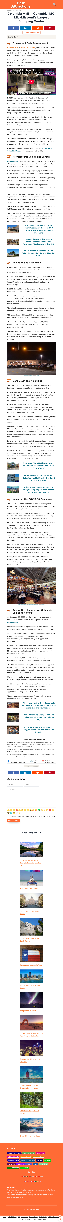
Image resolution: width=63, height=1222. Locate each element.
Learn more (19, 1197)
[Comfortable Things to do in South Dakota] (31, 934)
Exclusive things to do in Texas (31, 965)
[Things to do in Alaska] (31, 1006)
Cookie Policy (43, 1217)
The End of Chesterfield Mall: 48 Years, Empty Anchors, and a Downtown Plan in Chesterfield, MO (38, 241)
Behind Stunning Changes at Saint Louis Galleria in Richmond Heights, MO (38, 717)
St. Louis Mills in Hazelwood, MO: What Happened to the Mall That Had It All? (38, 253)
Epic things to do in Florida (29, 888)
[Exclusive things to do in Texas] (31, 961)
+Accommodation (28, 1153)
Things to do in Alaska (28, 1011)
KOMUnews (30, 375)
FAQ (19, 1217)
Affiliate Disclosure (53, 1217)
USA (33, 1172)
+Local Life (11, 1164)
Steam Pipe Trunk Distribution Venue (33, 604)
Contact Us (24, 1217)
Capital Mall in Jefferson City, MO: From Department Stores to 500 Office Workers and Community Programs (39, 229)
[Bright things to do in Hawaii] (31, 1132)
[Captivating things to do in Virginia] (31, 1106)
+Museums (20, 1164)
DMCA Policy (42, 1219)
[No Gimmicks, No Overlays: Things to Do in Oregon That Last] (31, 856)
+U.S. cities (43, 1164)
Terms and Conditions (30, 1219)
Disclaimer (20, 1219)
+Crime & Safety (13, 1157)
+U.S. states (24, 1167)
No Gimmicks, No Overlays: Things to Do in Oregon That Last (30, 862)
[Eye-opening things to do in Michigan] (31, 1055)
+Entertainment (26, 1157)
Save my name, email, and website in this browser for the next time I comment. (32, 816)
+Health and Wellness (28, 1160)
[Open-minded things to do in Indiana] (31, 907)
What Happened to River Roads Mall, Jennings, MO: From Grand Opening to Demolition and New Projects (39, 705)
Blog (29, 1172)
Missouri (35, 766)
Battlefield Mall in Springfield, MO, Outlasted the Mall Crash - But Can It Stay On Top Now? (39, 477)
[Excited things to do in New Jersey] (31, 981)
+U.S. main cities (13, 1167)
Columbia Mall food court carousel (22, 604)
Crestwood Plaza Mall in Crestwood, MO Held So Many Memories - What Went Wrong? (39, 465)
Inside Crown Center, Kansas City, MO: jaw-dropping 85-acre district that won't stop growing (38, 489)
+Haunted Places (13, 1160)
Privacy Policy (33, 1217)
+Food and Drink (38, 1157)
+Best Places (40, 1153)
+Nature (28, 1164)
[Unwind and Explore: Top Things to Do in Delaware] (31, 1081)
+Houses (39, 1160)
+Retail (28, 766)
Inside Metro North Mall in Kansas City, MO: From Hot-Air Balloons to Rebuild (39, 729)
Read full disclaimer (25, 1192)
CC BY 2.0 (38, 375)
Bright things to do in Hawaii (30, 1136)
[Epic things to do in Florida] (31, 884)
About (4, 1217)
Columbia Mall (12, 161)
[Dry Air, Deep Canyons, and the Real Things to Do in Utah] (31, 1029)
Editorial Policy (12, 1217)
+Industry (47, 1160)
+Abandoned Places (14, 1153)
